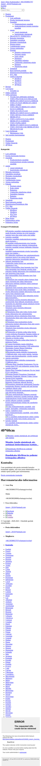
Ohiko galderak (11, 93)
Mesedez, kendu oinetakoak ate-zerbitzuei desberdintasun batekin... (21, 443)
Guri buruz (9, 89)
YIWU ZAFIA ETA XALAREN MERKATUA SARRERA (22, 120)
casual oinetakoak (21, 32)
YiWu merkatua (11, 95)
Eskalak (13, 50)
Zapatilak (13, 22)
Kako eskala (19, 56)
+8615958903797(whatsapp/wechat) (18, 541)
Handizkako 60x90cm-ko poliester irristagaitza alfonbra (21, 456)
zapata (12, 30)
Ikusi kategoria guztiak (18, 70)
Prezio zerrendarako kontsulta (11, 475)
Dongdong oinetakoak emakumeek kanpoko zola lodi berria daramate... (21, 391)
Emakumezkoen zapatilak (24, 24)
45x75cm (18, 83)
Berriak (8, 87)
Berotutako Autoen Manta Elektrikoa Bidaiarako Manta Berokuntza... (18, 349)
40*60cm (18, 85)
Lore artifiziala (15, 18)
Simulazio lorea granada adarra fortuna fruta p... (22, 288)
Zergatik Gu (14, 91)
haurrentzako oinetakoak (23, 34)
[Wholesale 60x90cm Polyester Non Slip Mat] (22, 451)
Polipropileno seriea (12, 220)
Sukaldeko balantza (22, 60)
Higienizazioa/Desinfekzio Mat (21, 73)
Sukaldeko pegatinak (17, 40)
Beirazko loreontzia (17, 38)
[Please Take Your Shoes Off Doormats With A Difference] (22, 438)
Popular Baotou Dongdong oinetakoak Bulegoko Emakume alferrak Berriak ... (19, 381)
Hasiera (8, 14)
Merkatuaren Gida (16, 133)
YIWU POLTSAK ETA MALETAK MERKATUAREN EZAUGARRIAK (24, 100)
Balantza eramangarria (23, 52)
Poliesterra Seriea (11, 222)
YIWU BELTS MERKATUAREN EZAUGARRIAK (23, 108)
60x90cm (18, 79)
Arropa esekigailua (17, 48)
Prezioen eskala (20, 54)
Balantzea (18, 58)
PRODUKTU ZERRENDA (20, 36)
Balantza (18, 64)
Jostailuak (13, 68)
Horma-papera (15, 44)
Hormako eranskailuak (18, 42)
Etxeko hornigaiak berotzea (20, 20)
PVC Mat (13, 75)
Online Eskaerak (16, 77)
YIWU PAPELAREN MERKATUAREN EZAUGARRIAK (24, 124)
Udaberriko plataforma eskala (25, 62)
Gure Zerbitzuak (11, 131)
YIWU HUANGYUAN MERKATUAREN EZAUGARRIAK (24, 112)
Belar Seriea (9, 218)
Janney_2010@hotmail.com (15, 507)
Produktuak (9, 16)
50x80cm (18, 81)
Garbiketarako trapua (17, 46)
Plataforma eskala (21, 66)
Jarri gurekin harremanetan (15, 135)
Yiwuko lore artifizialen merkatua (22, 97)
